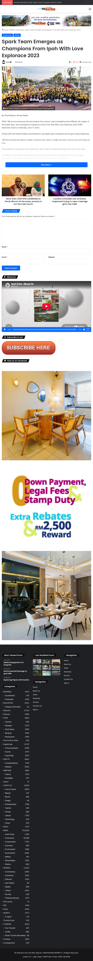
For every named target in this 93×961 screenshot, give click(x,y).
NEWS (12, 30)
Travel (7, 823)
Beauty (8, 793)
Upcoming (9, 755)
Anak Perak (9, 834)
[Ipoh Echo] (46, 9)
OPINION (6, 868)
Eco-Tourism (10, 928)
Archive (36, 702)
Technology (10, 819)
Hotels (7, 932)
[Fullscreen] (88, 329)
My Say (8, 894)
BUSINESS (7, 692)
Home (5, 30)
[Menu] (90, 10)
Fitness (8, 812)
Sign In (35, 710)
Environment (10, 849)
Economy (9, 845)
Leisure (8, 815)
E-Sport (8, 917)
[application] (46, 306)
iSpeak (8, 887)
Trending (6, 939)
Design (8, 800)
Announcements (11, 748)
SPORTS (6, 913)
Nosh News (9, 729)
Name (5, 247)
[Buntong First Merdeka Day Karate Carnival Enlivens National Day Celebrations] (37, 661)
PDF (5, 905)
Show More (46, 165)
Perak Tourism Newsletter (15, 935)
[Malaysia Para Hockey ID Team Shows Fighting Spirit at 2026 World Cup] (56, 667)
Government (10, 853)
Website (51, 257)
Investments (10, 695)
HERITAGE (7, 770)
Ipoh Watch (9, 883)
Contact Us (37, 706)
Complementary (11, 763)
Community (20, 30)
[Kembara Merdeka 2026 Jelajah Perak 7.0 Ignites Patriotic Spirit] (56, 661)
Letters (8, 890)
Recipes (8, 733)
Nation (5, 827)
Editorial (8, 879)
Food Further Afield (10, 740)
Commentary (10, 872)
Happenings (7, 744)
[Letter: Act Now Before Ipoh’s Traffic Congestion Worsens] (37, 667)
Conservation (10, 842)
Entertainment (10, 804)
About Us (36, 691)
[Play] (5, 329)
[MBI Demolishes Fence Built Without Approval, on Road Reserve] (37, 673)
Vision (35, 695)
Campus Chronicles (12, 707)
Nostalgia (9, 778)
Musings (8, 725)
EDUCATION (8, 703)
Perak (5, 909)
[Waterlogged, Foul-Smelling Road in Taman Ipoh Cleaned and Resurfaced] (56, 673)
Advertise (36, 698)
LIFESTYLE (7, 785)
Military (8, 857)
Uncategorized (9, 943)
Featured (6, 710)
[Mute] (84, 329)
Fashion (8, 808)
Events (8, 752)
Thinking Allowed (12, 898)
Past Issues (7, 902)
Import (5, 782)
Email (4, 257)
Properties (9, 699)
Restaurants (10, 737)
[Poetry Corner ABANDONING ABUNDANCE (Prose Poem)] (46, 667)
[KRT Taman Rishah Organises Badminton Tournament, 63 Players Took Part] (46, 673)
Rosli (8, 62)
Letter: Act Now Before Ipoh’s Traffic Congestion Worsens (36, 2)
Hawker (8, 722)
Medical (8, 767)
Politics (8, 864)
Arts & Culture (10, 789)
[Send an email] (10, 62)
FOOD (5, 718)
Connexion (9, 875)
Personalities (10, 860)
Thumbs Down (9, 920)
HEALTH (6, 759)
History (8, 774)
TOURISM (7, 924)
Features (6, 714)
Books (7, 797)
